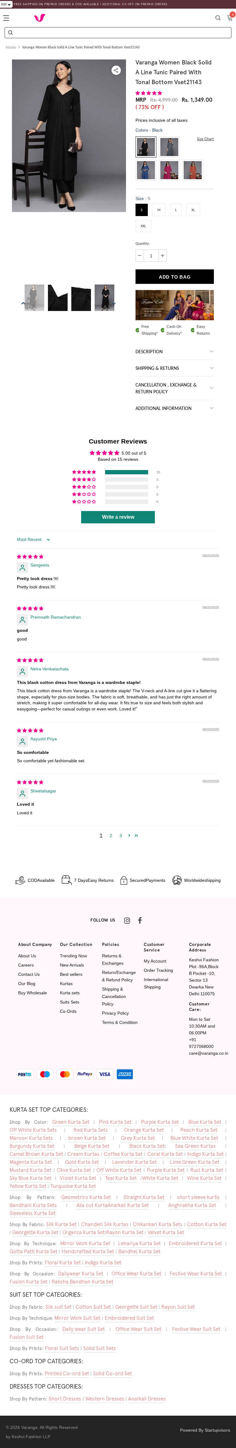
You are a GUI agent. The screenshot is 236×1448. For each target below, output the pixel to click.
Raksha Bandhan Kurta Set (82, 1281)
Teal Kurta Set (121, 1178)
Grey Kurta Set (138, 1138)
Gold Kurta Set (82, 1162)
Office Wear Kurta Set (136, 1273)
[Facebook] (139, 920)
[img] (30, 556)
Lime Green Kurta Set (194, 1162)
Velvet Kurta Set (166, 1232)
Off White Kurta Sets (33, 1130)
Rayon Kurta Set (125, 1232)
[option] (69, 135)
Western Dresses (104, 1399)
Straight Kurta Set (144, 1197)
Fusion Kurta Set (29, 1281)
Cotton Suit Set (93, 1307)
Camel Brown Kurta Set (36, 1154)
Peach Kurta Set (199, 1130)
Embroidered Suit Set (129, 1318)
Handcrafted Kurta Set (87, 1251)
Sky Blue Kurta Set (30, 1178)
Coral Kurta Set (165, 1154)
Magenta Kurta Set (31, 1162)
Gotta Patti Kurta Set (33, 1251)
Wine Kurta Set (204, 1178)
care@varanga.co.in (208, 1053)
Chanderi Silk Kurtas (104, 1224)
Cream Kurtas (83, 1154)
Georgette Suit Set (136, 1307)
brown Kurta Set (87, 1138)
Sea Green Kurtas (195, 1146)
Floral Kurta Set (63, 1262)
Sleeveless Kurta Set (33, 1213)
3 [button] (121, 835)
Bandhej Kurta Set (139, 1251)
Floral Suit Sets (62, 1348)
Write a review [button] (118, 517)
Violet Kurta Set (78, 1178)
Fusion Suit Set (27, 1337)
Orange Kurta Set (144, 1130)
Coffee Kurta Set (123, 1154)
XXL (143, 226)
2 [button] (111, 835)
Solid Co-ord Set (112, 1373)
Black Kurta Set (146, 1146)
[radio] (146, 147)
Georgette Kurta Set (35, 1232)
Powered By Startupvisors (205, 1430)
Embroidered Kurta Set (195, 1243)
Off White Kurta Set (118, 1170)
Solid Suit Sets (99, 1348)
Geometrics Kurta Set (86, 1197)
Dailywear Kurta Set (80, 1273)
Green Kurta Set (70, 1122)
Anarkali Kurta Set (128, 1205)
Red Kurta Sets (90, 1130)
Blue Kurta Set (204, 1122)
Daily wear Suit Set (83, 1329)
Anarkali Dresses (147, 1399)
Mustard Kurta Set (30, 1170)
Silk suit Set (58, 1307)
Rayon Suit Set (178, 1307)
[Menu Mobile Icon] (6, 18)
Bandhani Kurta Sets (33, 1205)
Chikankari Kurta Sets (158, 1224)
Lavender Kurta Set (134, 1162)
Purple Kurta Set (160, 1122)
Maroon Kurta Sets (31, 1138)
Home (11, 47)
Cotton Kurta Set (206, 1224)
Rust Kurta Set (206, 1170)
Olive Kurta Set (74, 1170)
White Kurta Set (160, 1178)
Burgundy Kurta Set (32, 1146)
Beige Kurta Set (91, 1146)
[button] (149, 93)
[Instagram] (126, 920)
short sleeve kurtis (198, 1197)
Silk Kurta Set (61, 1224)
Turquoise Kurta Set (73, 1186)
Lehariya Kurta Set (139, 1243)
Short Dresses (65, 1399)
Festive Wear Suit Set (196, 1329)
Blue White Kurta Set (194, 1138)
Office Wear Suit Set (138, 1329)
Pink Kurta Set (115, 1122)
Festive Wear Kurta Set (196, 1273)
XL (193, 210)
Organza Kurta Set (83, 1232)
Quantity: (142, 244)
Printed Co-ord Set (67, 1373)
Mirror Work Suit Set (77, 1318)
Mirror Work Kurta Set (85, 1243)
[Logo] (39, 17)
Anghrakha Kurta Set (192, 1205)
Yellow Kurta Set (28, 1186)
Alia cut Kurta (92, 1205)
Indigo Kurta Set (205, 1154)
